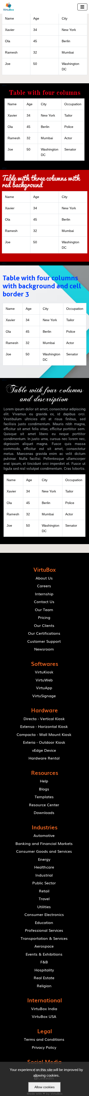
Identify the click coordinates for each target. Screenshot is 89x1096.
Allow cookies (44, 1087)
